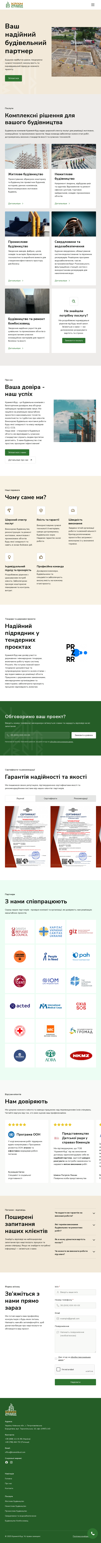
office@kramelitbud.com (15, 1452)
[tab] (20, 798)
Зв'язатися (13, 78)
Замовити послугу (74, 340)
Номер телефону (64, 1299)
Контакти (9, 1488)
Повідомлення (62, 1326)
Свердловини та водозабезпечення (20, 1516)
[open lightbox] (76, 52)
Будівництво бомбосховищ (16, 1521)
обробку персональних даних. (61, 742)
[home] (14, 5)
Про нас (8, 1483)
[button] (92, 5)
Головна (8, 1478)
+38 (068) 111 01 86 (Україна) (17, 1439)
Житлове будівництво (14, 1501)
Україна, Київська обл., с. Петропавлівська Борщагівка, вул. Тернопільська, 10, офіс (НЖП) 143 (27, 1427)
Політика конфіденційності (84, 1536)
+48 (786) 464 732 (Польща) (17, 1442)
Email (57, 1313)
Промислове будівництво (16, 1511)
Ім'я (57, 1286)
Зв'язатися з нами (17, 452)
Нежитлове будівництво (15, 1506)
